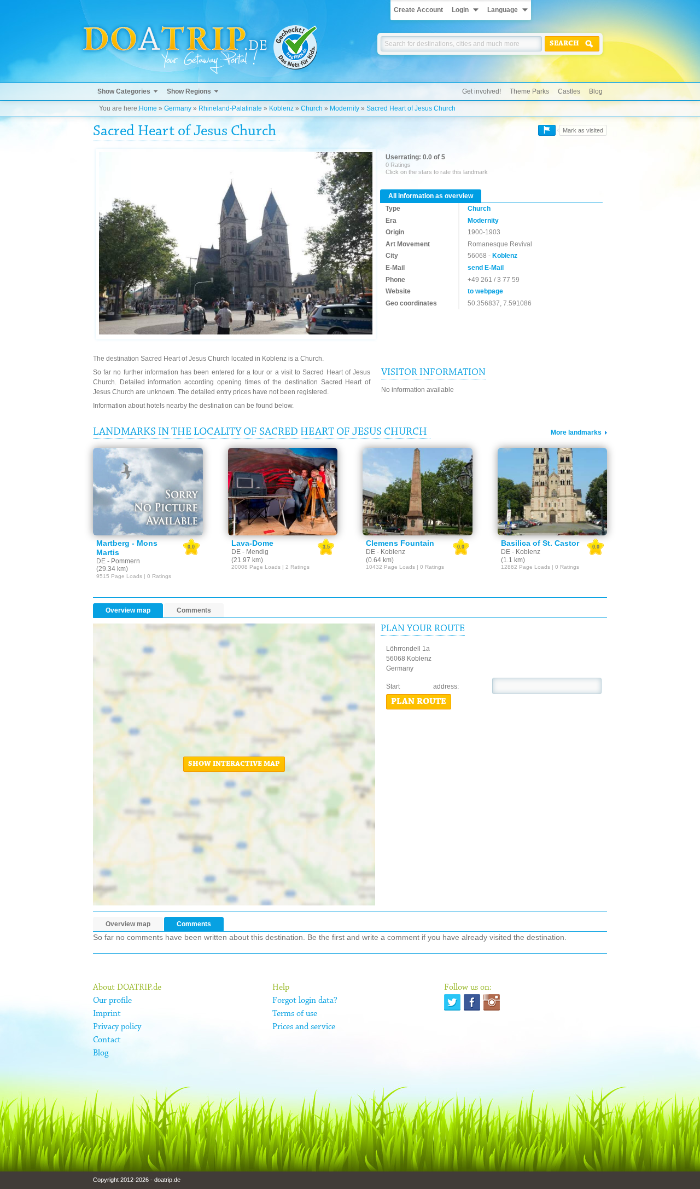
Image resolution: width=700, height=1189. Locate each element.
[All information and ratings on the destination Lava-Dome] (283, 491)
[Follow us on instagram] (491, 1002)
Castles (569, 91)
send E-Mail (486, 268)
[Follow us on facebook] (472, 1002)
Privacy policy (117, 1027)
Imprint (107, 1013)
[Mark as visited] (547, 130)
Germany (177, 108)
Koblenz (281, 108)
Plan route (418, 701)
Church (312, 108)
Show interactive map (234, 764)
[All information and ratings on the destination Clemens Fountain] (417, 491)
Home (148, 108)
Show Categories (123, 91)
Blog (596, 91)
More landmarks (576, 432)
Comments (194, 610)
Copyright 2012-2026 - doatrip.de (136, 1179)
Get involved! (481, 91)
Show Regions (189, 91)
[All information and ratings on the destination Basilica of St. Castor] (553, 491)
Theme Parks (529, 91)
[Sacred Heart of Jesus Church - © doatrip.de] (236, 244)
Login (460, 10)
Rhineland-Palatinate (230, 108)
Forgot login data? (304, 1000)
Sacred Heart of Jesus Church (411, 108)
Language (502, 10)
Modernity (344, 108)
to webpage (485, 291)
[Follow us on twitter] (452, 1002)
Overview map (128, 610)
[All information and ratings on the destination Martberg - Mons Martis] (148, 491)
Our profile (112, 1000)
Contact (107, 1040)
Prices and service (303, 1027)
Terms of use (294, 1013)
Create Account (418, 10)
